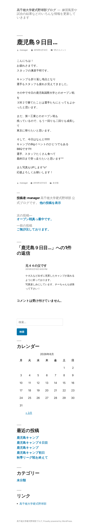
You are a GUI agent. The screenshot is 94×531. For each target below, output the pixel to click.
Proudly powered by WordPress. (57, 521)
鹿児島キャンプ (28, 437)
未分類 (56, 183)
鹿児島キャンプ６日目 (32, 442)
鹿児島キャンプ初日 (31, 452)
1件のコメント (60, 50)
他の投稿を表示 (50, 203)
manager (24, 50)
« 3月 (29, 412)
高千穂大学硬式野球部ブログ (36, 10)
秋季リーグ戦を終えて (32, 457)
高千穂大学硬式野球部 (32, 503)
